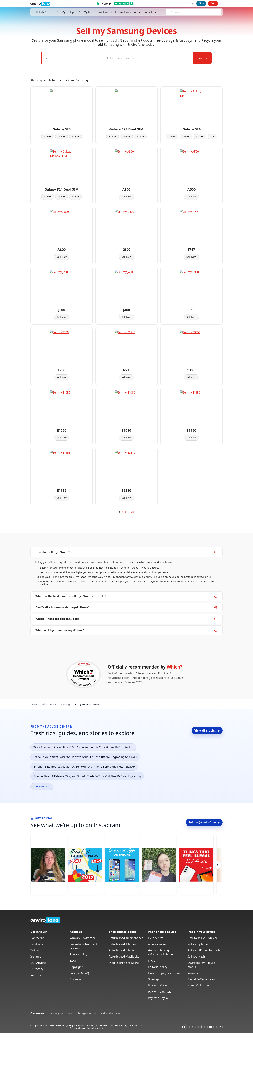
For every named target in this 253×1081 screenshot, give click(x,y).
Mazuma (69, 1013)
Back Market (107, 1013)
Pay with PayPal (158, 998)
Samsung (65, 704)
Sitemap (153, 979)
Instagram (37, 956)
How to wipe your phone (164, 973)
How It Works (104, 12)
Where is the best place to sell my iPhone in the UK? (70, 596)
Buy (201, 3)
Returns (35, 975)
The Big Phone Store (87, 1013)
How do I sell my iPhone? (52, 552)
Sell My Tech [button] (86, 12)
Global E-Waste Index (201, 979)
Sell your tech (196, 956)
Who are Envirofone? (83, 938)
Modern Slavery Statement (90, 1028)
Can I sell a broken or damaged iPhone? (62, 607)
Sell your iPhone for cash (203, 950)
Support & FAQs (80, 973)
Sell (213, 3)
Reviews (192, 973)
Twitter (35, 950)
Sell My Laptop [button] (65, 12)
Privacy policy (78, 954)
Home (33, 704)
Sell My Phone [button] (44, 12)
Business (75, 979)
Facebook (36, 944)
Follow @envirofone (204, 822)
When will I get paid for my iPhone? (59, 630)
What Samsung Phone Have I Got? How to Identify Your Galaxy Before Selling (83, 747)
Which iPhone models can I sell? (57, 619)
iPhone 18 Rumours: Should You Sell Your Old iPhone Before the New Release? (84, 767)
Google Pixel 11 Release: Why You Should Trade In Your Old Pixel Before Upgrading (87, 776)
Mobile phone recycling (124, 963)
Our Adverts (38, 963)
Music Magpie (55, 1013)
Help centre (155, 938)
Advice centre (157, 944)
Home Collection (198, 985)
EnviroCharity (123, 12)
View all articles (207, 730)
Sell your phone (197, 944)
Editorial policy (157, 967)
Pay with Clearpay (159, 992)
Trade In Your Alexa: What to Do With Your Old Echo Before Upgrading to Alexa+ (85, 757)
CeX (118, 1013)
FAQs (151, 961)
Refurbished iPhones (122, 944)
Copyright (76, 967)
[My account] (193, 3)
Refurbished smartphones (126, 938)
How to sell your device (202, 938)
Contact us (37, 938)
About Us (150, 12)
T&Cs (73, 961)
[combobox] (171, 12)
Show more (41, 786)
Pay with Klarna (158, 985)
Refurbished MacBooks (124, 956)
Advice (138, 12)
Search (202, 58)
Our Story (36, 969)
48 (132, 512)
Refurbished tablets (122, 950)
